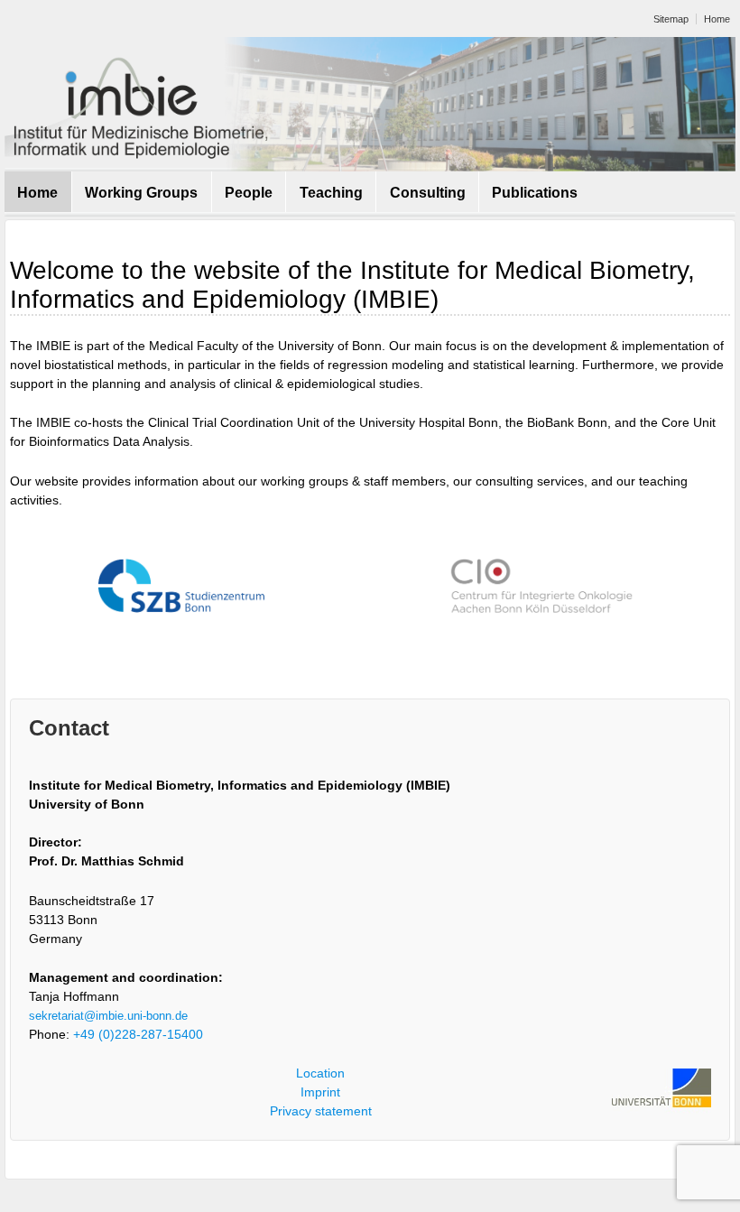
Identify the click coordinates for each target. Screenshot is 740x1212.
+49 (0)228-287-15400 (138, 1034)
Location (320, 1073)
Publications (535, 192)
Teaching (331, 192)
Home (717, 19)
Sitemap (671, 19)
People (249, 192)
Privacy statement (321, 1111)
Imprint (320, 1092)
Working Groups (141, 192)
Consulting (428, 192)
